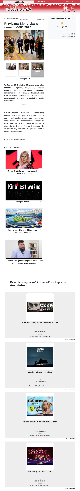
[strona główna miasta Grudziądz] (18, 8)
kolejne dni (62, 32)
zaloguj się (70, 1)
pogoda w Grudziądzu (62, 18)
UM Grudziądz (24, 19)
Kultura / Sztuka (14, 18)
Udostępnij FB (24, 79)
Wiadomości (41, 1)
